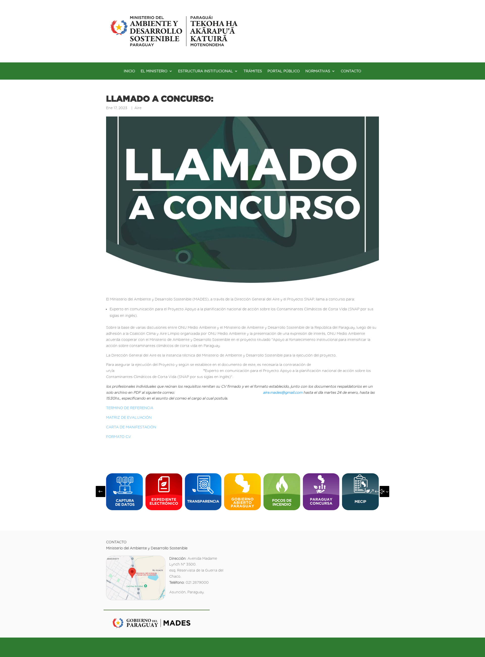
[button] (100, 491)
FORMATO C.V (118, 437)
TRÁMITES (253, 71)
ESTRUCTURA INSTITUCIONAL (205, 71)
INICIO (129, 71)
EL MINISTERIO (154, 71)
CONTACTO (351, 71)
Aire (137, 108)
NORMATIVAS (317, 71)
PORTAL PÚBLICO (284, 71)
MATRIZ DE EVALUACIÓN (129, 417)
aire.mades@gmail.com (282, 392)
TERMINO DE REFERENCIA (129, 408)
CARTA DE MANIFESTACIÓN (131, 427)
